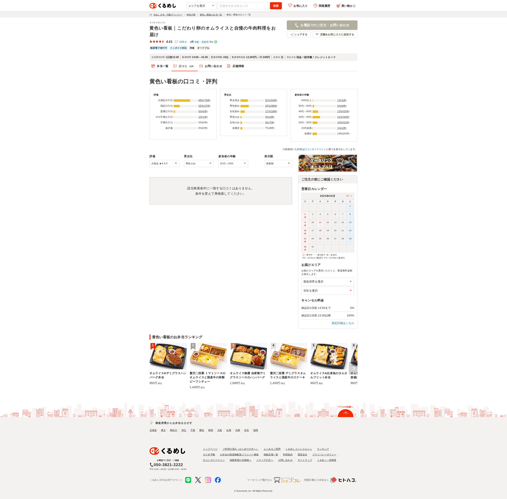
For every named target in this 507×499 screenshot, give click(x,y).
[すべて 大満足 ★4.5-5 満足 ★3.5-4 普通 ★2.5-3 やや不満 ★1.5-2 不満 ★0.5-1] (164, 163)
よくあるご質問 (272, 449)
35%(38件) (271, 105)
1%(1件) (203, 117)
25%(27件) (204, 105)
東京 (163, 430)
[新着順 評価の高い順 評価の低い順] (278, 163)
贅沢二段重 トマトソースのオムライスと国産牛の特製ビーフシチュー (208, 377)
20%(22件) (343, 122)
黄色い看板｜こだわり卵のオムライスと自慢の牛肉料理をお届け (213, 31)
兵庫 (237, 430)
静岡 (210, 430)
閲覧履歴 (324, 5)
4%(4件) (269, 117)
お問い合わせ (213, 66)
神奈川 (173, 430)
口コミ (186, 66)
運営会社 (302, 454)
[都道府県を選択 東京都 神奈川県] (327, 282)
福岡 (255, 430)
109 (183, 41)
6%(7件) (269, 122)
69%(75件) (204, 100)
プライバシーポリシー (324, 454)
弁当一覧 (163, 66)
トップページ (210, 449)
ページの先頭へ (345, 407)
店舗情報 (238, 66)
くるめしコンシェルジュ (298, 449)
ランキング (323, 449)
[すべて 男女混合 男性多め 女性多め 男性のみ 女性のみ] (199, 163)
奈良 (246, 430)
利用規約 (288, 454)
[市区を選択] (327, 291)
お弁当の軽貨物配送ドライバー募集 (239, 454)
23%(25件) (343, 111)
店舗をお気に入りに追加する (337, 34)
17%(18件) (271, 111)
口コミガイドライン (315, 149)
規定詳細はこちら (343, 323)
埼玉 (183, 430)
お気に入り (301, 5)
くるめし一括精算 (326, 460)
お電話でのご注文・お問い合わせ (324, 25)
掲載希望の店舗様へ (241, 460)
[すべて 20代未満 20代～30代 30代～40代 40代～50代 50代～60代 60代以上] (233, 163)
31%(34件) (271, 100)
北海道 (153, 430)
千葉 (192, 430)
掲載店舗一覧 (271, 454)
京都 (228, 430)
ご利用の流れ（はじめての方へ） (240, 449)
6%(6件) (203, 111)
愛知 (201, 430)
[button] (353, 368)
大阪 (219, 430)
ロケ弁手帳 (209, 454)
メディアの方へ (264, 460)
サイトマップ (305, 460)
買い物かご (348, 5)
